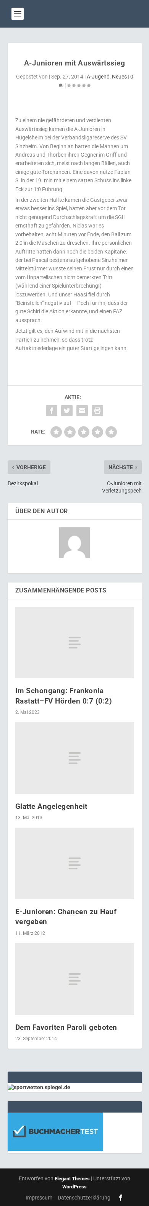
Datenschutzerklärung (84, 1198)
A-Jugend (98, 77)
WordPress (74, 1187)
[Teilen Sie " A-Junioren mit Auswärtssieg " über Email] (82, 410)
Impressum (39, 1198)
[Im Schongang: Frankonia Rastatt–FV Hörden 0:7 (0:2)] (74, 643)
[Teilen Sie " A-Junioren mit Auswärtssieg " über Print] (97, 410)
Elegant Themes (72, 1178)
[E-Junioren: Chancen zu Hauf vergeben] (74, 863)
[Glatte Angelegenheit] (74, 758)
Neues (119, 77)
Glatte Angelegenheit (51, 806)
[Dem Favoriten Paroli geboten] (74, 979)
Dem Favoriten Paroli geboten (66, 1027)
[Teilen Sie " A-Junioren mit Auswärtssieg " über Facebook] (51, 410)
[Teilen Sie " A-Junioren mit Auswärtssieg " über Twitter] (66, 410)
